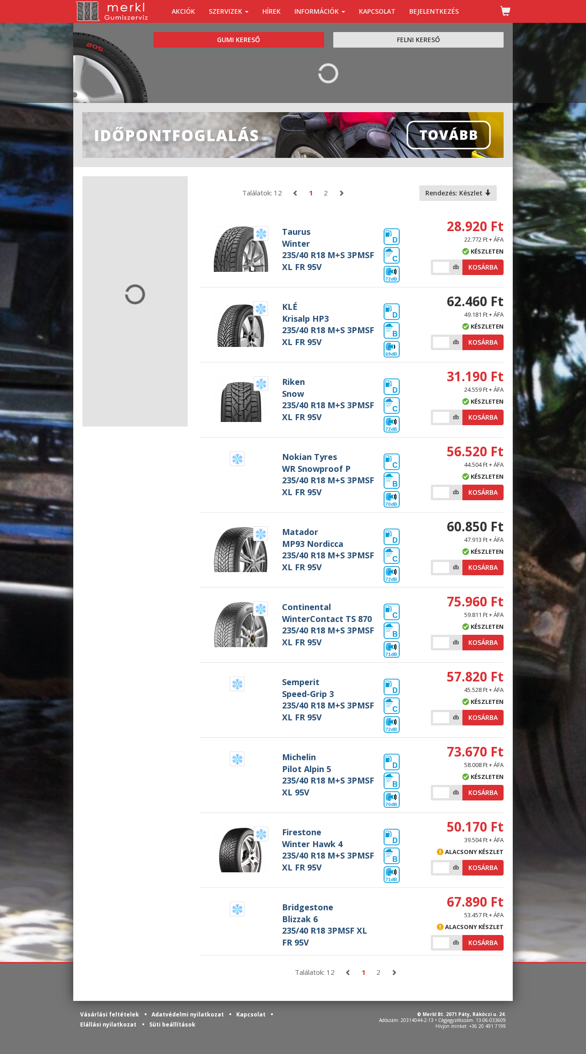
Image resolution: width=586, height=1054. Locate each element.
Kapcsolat (251, 1014)
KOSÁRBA (483, 267)
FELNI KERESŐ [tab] (418, 39)
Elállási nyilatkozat (108, 1024)
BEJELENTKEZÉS (434, 11)
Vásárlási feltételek (110, 1014)
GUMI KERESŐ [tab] (238, 39)
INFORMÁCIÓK (317, 11)
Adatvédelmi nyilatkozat (188, 1014)
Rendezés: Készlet (454, 193)
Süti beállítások (172, 1024)
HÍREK (271, 11)
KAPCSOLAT (377, 11)
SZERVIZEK (226, 11)
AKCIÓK (183, 11)
